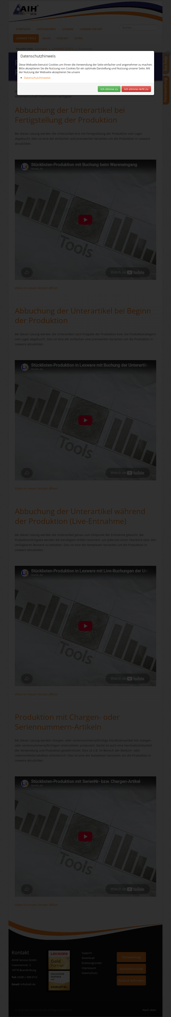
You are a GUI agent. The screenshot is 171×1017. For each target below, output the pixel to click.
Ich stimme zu (109, 89)
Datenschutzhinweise (37, 78)
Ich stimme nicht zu (136, 89)
